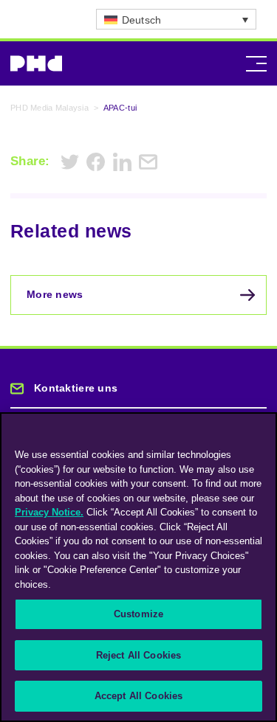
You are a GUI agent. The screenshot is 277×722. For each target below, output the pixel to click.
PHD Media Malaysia (49, 107)
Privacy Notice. (49, 512)
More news (55, 294)
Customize (138, 613)
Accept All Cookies (138, 695)
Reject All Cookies (138, 655)
